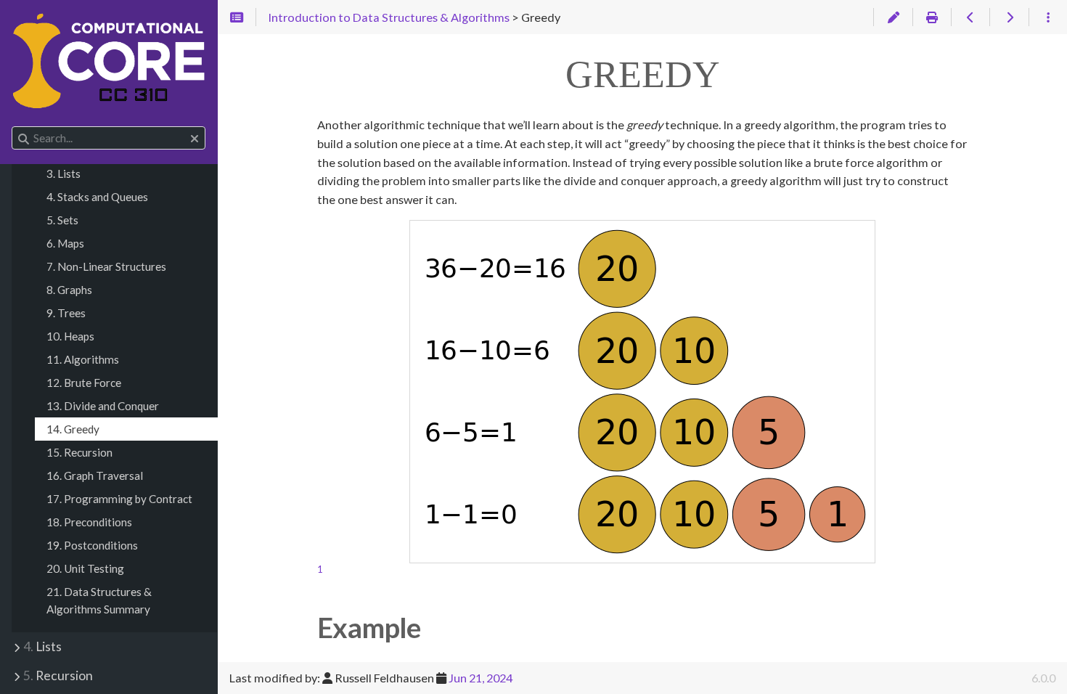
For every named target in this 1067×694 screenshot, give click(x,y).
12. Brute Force (83, 382)
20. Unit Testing (85, 568)
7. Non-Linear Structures (106, 266)
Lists (42, 646)
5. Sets (62, 219)
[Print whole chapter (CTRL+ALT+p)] (931, 17)
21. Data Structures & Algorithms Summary (99, 600)
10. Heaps (70, 336)
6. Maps (65, 243)
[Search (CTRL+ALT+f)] (23, 138)
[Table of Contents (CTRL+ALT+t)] (237, 17)
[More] (1048, 17)
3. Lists (63, 173)
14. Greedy (72, 429)
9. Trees (66, 312)
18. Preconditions (89, 521)
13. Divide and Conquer (102, 405)
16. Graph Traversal (94, 475)
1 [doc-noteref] (319, 569)
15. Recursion (79, 452)
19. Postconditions (92, 545)
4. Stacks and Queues (97, 196)
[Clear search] (194, 138)
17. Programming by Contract (119, 498)
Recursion (58, 675)
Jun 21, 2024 (480, 678)
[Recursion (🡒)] (1008, 17)
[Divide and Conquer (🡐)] (970, 17)
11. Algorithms (82, 359)
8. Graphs (69, 289)
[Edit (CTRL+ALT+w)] (892, 17)
